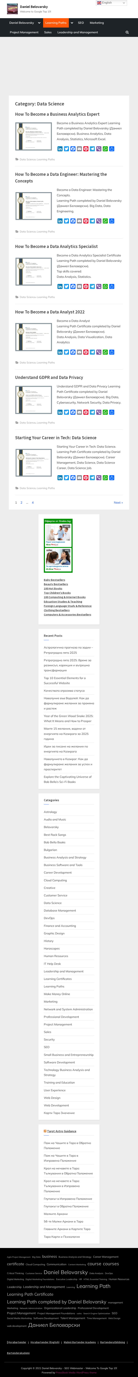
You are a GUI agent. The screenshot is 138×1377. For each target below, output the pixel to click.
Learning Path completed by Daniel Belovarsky (56, 1301)
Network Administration (31, 1308)
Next (117, 502)
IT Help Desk (52, 964)
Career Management (105, 1256)
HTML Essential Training (95, 1279)
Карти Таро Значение (59, 1113)
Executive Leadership (66, 1279)
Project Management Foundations (56, 1313)
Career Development (58, 872)
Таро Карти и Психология (62, 1236)
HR (80, 1279)
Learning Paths (55, 22)
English (106, 2)
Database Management (60, 910)
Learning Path (94, 1286)
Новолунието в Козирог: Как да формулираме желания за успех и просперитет (68, 764)
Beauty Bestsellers (56, 584)
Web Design (52, 1098)
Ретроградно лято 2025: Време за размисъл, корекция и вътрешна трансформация (67, 665)
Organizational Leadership (60, 1308)
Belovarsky (51, 827)
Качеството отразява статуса (64, 690)
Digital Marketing (15, 1279)
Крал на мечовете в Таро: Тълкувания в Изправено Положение (62, 1186)
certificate (15, 1263)
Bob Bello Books (54, 842)
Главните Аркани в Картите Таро (67, 1229)
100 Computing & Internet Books (65, 597)
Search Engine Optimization (96, 1313)
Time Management (97, 1318)
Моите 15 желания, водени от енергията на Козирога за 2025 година (66, 734)
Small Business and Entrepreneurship (69, 1055)
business (49, 1256)
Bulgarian (50, 850)
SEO (81, 22)
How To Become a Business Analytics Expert (57, 114)
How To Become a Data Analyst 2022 (50, 312)
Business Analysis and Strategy (65, 857)
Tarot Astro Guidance (61, 1131)
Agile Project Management (19, 1257)
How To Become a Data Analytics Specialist (56, 246)
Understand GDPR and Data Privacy (49, 377)
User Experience (55, 1090)
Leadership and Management (78, 32)
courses (111, 1263)
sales (79, 1313)
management (115, 1302)
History (49, 941)
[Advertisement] (69, 64)
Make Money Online (57, 994)
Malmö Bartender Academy (80, 1342)
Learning (70, 1287)
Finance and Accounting (60, 926)
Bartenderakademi (18, 1353)
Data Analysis (96, 1273)
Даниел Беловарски (54, 1325)
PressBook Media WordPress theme (76, 1372)
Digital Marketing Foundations (40, 1279)
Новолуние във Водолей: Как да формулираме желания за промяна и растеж (69, 703)
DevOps (49, 918)
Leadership (14, 1287)
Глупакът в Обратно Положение (66, 1206)
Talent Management (72, 1318)
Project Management (24, 32)
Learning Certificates (58, 979)
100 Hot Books (53, 588)
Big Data (36, 1257)
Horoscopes (52, 948)
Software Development (59, 1062)
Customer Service (55, 895)
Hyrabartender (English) (45, 1342)
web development (17, 1325)
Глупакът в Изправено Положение (68, 1198)
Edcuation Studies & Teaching (63, 601)
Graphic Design (54, 933)
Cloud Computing (55, 880)
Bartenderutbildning (112, 1342)
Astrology (50, 812)
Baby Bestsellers (54, 580)
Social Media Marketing (19, 1318)
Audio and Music (55, 819)
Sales (48, 32)
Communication (56, 1264)
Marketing (97, 22)
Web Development (56, 1105)
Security (49, 1039)
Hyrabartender (17, 1342)
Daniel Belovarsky (34, 6)
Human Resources (56, 956)
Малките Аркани (56, 1214)
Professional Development (61, 1017)
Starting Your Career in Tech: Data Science (55, 437)
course (94, 1263)
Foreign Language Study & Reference (68, 606)
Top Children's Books (57, 592)
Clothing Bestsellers (57, 610)
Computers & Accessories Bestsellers (67, 614)
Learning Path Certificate (30, 1294)
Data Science (28, 159)
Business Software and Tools (63, 865)
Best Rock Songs (55, 834)
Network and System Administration (68, 1009)
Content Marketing (77, 1264)
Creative (49, 888)
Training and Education (59, 1082)
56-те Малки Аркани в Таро (63, 1221)
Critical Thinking (15, 1273)
